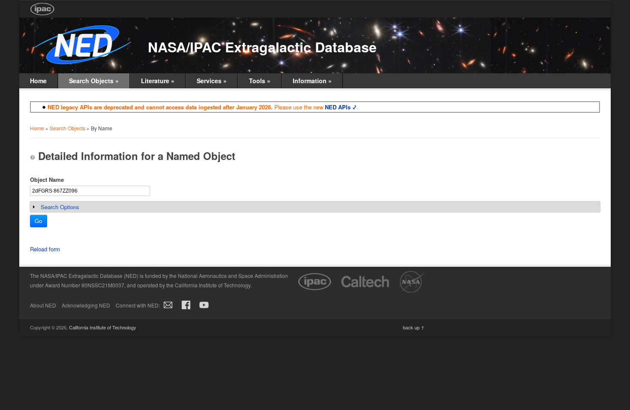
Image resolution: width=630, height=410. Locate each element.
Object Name (47, 179)
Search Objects (94, 80)
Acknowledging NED (86, 305)
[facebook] (186, 309)
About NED (43, 305)
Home (38, 80)
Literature (157, 80)
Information (312, 80)
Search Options (60, 207)
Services (212, 80)
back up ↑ (413, 327)
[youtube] (204, 309)
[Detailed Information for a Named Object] (32, 157)
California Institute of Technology (102, 327)
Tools (259, 80)
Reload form (45, 249)
